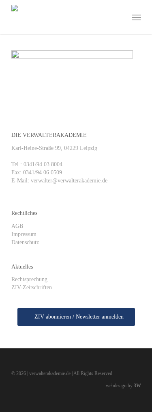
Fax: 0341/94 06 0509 (36, 172)
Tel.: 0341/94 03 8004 (36, 164)
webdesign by (123, 385)
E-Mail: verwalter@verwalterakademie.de (59, 181)
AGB (17, 226)
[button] (136, 17)
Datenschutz (25, 242)
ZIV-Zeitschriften (31, 287)
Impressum (23, 234)
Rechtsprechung (29, 279)
